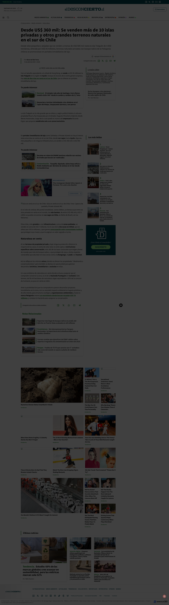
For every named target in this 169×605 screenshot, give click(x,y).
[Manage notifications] (164, 596)
